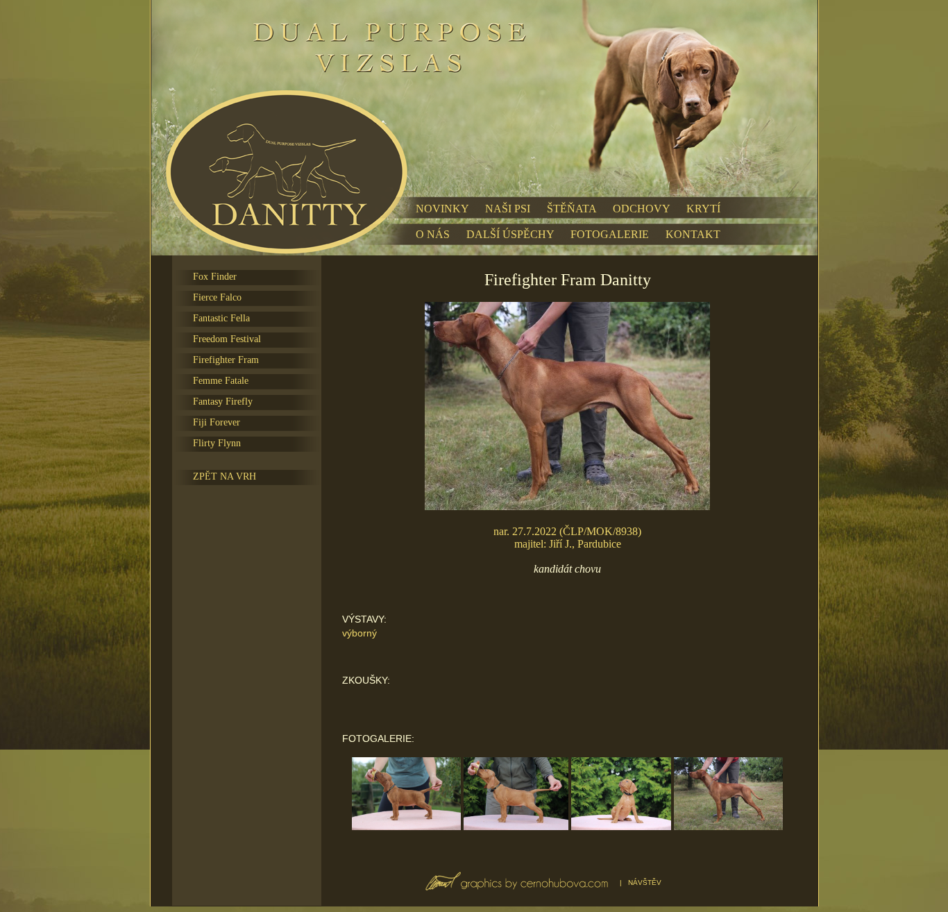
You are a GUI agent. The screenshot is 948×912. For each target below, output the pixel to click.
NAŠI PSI (507, 208)
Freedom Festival (227, 339)
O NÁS (433, 234)
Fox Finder (215, 276)
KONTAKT (693, 234)
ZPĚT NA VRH (224, 476)
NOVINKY (442, 208)
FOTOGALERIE (609, 234)
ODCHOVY (641, 208)
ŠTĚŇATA (571, 208)
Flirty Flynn (217, 443)
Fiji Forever (216, 422)
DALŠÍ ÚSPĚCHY (510, 234)
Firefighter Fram (226, 360)
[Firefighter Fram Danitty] (407, 826)
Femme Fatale (220, 380)
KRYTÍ (703, 208)
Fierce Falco (217, 297)
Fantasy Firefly (223, 401)
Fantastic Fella (221, 318)
